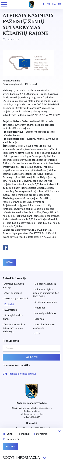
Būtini (10, 434)
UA (54, 4)
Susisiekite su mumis (45, 302)
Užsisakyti (32, 357)
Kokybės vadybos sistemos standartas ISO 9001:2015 (46, 293)
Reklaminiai (13, 439)
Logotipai (39, 319)
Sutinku (10, 446)
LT (43, 4)
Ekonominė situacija (45, 284)
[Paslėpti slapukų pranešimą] (59, 431)
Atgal (9, 262)
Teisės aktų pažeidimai (16, 298)
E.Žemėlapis (10, 310)
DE (59, 4)
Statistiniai (41, 434)
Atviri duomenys (13, 293)
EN (48, 4)
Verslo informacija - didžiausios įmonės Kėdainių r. (14, 328)
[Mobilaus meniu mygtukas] (4, 4)
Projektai (9, 304)
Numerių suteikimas (45, 313)
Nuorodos (39, 308)
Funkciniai (24, 434)
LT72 (37, 333)
